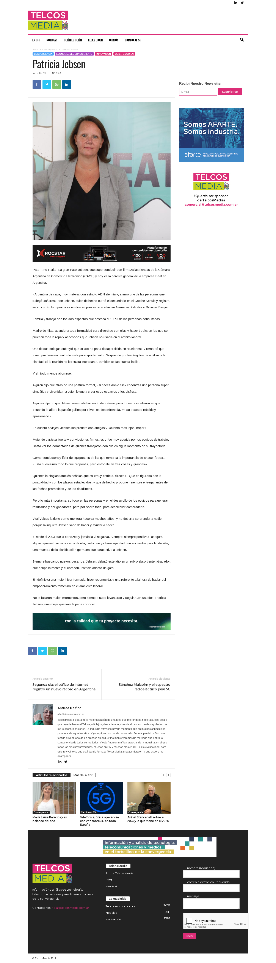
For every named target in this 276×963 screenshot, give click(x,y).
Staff (109, 880)
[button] (241, 40)
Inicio (35, 49)
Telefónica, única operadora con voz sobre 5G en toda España (99, 820)
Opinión (113, 40)
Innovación (103, 54)
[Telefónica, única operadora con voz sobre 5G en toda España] (101, 798)
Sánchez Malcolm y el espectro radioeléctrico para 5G (144, 686)
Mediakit (112, 886)
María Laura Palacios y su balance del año (50, 819)
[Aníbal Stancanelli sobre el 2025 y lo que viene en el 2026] (149, 798)
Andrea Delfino (70, 708)
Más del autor (83, 775)
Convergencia (49, 49)
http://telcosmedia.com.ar (71, 714)
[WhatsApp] (56, 84)
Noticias (52, 40)
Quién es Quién (73, 40)
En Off (36, 40)
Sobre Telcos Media (119, 873)
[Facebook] (37, 84)
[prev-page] (163, 775)
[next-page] (168, 775)
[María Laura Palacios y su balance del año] (54, 798)
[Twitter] (242, 3)
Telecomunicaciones (120, 906)
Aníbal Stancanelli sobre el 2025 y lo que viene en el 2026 (148, 819)
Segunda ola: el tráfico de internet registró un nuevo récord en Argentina (64, 686)
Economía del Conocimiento (74, 54)
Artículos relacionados (51, 775)
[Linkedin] (235, 3)
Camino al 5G (133, 40)
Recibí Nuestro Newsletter (200, 83)
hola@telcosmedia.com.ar (70, 907)
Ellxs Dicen (95, 40)
